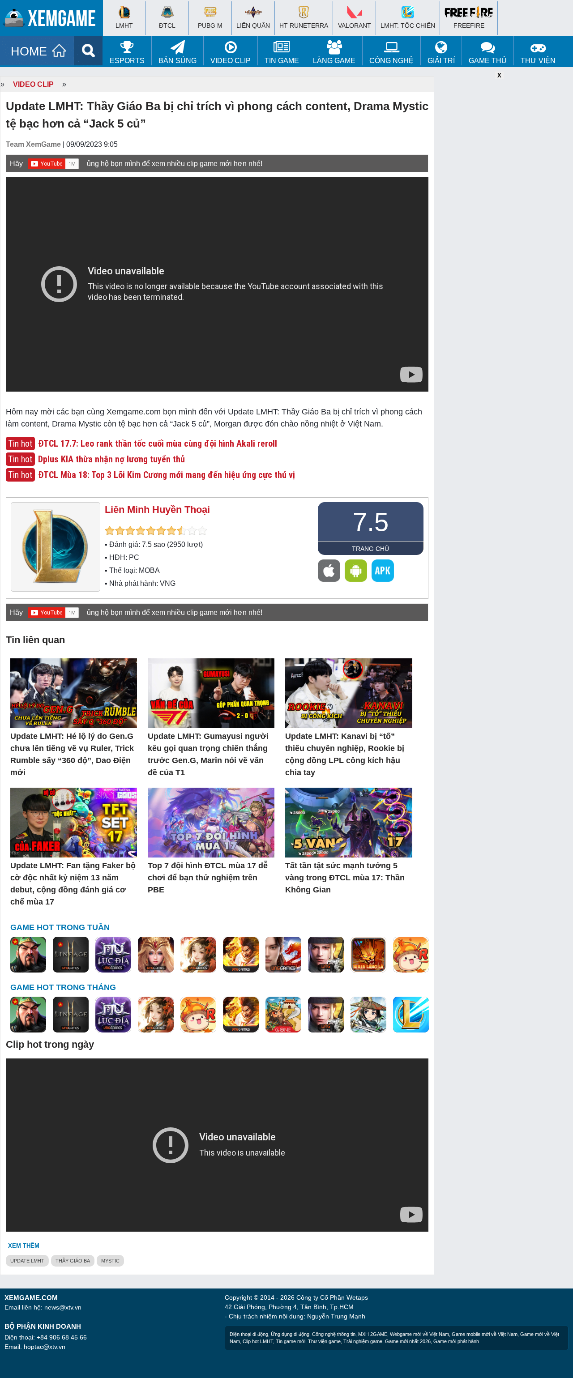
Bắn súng (177, 60)
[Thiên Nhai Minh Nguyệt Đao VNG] (198, 955)
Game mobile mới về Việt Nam (484, 1334)
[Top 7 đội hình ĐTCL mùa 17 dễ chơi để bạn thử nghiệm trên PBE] (211, 823)
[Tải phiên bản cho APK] (383, 570)
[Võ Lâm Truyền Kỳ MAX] (326, 955)
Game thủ (488, 60)
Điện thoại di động (249, 1334)
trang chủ (370, 548)
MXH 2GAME (372, 1334)
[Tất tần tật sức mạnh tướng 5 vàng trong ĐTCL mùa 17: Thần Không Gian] (348, 823)
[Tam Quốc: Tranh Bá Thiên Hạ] (28, 955)
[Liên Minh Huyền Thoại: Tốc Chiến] (411, 1015)
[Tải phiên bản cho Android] (356, 570)
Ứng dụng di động (290, 1334)
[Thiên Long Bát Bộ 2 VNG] (283, 955)
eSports (127, 60)
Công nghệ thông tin (333, 1334)
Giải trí (441, 60)
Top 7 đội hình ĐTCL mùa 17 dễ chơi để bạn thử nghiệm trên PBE (208, 877)
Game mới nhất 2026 (408, 1341)
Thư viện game (324, 1341)
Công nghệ (391, 60)
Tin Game (282, 60)
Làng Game (334, 60)
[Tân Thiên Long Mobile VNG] (241, 955)
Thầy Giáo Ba (73, 1260)
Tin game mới (290, 1341)
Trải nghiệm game (362, 1341)
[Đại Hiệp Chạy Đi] (368, 1015)
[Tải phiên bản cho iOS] (329, 570)
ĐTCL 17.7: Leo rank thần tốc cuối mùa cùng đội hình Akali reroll (157, 443)
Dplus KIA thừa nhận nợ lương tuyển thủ (111, 459)
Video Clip (230, 60)
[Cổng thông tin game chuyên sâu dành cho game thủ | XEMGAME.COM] (53, 20)
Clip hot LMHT (258, 1341)
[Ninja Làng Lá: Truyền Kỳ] (368, 955)
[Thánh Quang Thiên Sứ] (156, 955)
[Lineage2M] (71, 955)
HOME (29, 51)
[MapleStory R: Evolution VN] (411, 955)
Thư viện (538, 60)
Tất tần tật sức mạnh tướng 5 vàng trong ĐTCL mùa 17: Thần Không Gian (345, 877)
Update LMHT (27, 1260)
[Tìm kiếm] (88, 50)
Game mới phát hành (456, 1341)
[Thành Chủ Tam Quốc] (283, 1015)
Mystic (110, 1260)
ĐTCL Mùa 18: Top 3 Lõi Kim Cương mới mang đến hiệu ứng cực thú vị (166, 474)
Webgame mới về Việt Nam (419, 1334)
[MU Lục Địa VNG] (113, 955)
